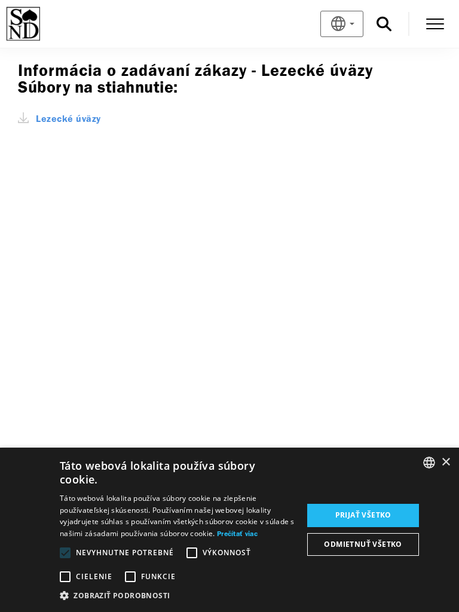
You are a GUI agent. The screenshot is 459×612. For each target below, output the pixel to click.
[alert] (229, 530)
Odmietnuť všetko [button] (363, 544)
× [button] (445, 462)
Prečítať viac (237, 534)
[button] (178, 596)
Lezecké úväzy (68, 119)
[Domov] (43, 24)
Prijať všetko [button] (363, 515)
